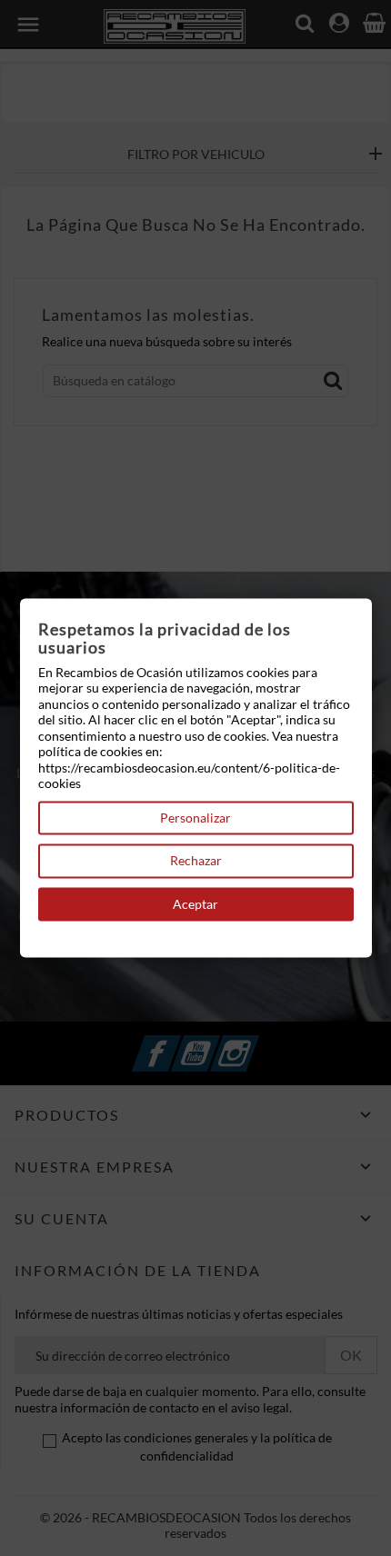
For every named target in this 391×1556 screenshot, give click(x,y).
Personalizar (195, 817)
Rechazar (196, 861)
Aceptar (195, 904)
